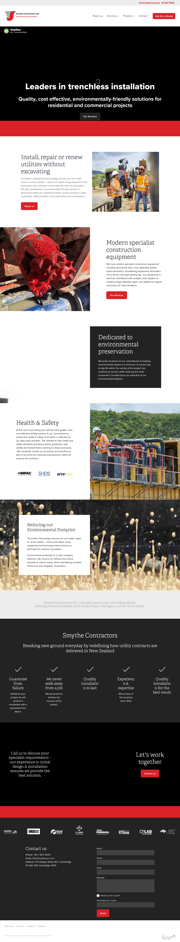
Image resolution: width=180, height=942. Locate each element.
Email (99, 868)
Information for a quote (106, 900)
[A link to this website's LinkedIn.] (40, 874)
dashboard (22, 935)
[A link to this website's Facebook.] (28, 874)
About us (98, 16)
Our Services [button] (90, 116)
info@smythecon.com (149, 2)
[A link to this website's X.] (34, 874)
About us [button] (29, 206)
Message (100, 878)
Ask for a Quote (164, 16)
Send (103, 913)
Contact (143, 16)
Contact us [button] (150, 773)
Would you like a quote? (110, 895)
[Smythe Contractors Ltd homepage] (22, 16)
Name (99, 848)
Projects (128, 16)
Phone (99, 858)
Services (112, 16)
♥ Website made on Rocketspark (39, 935)
